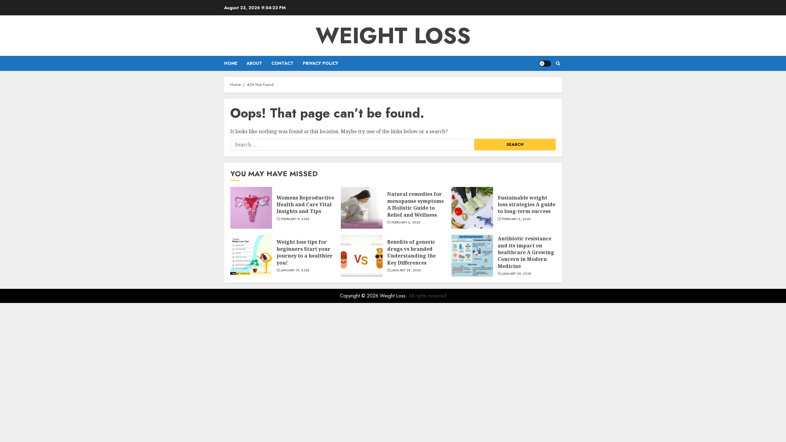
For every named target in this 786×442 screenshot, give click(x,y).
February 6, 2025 (405, 222)
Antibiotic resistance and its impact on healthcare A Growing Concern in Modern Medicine (526, 252)
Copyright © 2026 (360, 295)
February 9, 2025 (295, 219)
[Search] (558, 63)
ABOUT (254, 63)
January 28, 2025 (406, 270)
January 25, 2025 (516, 274)
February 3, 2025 (516, 219)
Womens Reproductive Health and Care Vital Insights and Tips (305, 204)
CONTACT (282, 63)
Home (230, 63)
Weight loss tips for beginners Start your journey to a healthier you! (305, 252)
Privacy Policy (320, 63)
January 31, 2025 (295, 270)
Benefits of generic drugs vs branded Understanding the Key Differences (411, 252)
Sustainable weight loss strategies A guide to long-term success (526, 204)
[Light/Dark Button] (545, 63)
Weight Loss (393, 36)
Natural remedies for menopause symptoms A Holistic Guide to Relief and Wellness (415, 204)
